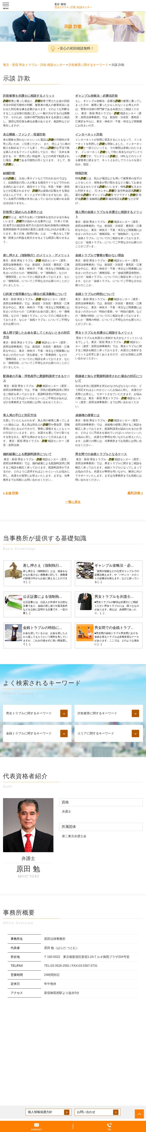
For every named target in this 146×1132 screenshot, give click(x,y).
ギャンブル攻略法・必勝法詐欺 (96, 95)
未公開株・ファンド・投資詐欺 (24, 134)
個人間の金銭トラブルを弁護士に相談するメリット (108, 214)
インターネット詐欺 (89, 134)
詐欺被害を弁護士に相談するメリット (29, 95)
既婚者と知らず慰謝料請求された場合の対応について (108, 378)
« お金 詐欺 (10, 493)
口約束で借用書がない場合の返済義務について (35, 294)
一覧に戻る (73, 501)
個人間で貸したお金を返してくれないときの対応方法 (36, 335)
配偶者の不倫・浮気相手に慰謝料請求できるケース (36, 378)
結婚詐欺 (9, 173)
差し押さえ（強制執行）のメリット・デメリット (36, 255)
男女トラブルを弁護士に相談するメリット (104, 332)
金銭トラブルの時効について (95, 294)
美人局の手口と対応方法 (19, 415)
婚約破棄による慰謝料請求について (27, 454)
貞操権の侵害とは (87, 415)
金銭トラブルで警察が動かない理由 (99, 255)
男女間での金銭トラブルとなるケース (101, 454)
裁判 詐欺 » (135, 493)
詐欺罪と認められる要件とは (23, 212)
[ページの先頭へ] (139, 1114)
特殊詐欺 (81, 173)
